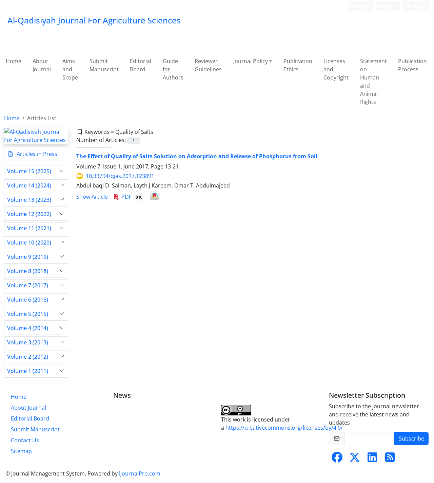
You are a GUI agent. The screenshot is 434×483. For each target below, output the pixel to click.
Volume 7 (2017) (27, 285)
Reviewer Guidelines (208, 65)
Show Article (92, 196)
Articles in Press (36, 154)
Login (361, 6)
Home (13, 61)
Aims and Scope (70, 69)
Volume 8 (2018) (27, 271)
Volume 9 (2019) (27, 257)
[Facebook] (337, 459)
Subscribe (411, 438)
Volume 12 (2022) (29, 214)
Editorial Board (140, 65)
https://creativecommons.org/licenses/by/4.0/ (284, 427)
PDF (131, 196)
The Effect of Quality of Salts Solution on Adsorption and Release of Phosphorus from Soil (196, 156)
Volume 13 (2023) (29, 200)
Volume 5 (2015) (27, 314)
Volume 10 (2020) (29, 242)
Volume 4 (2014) (27, 328)
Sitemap (21, 451)
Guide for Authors (173, 69)
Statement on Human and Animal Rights (373, 81)
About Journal (42, 65)
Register (386, 6)
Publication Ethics (297, 65)
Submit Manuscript (104, 65)
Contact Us (25, 440)
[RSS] (390, 459)
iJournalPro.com (139, 473)
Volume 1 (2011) (27, 371)
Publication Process (412, 65)
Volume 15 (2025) (29, 171)
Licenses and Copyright (336, 69)
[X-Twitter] (355, 459)
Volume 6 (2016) (27, 300)
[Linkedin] (372, 459)
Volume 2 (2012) (27, 357)
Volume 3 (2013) (27, 342)
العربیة (418, 6)
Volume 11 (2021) (29, 228)
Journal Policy (250, 61)
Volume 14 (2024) (29, 185)
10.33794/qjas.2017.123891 (120, 176)
